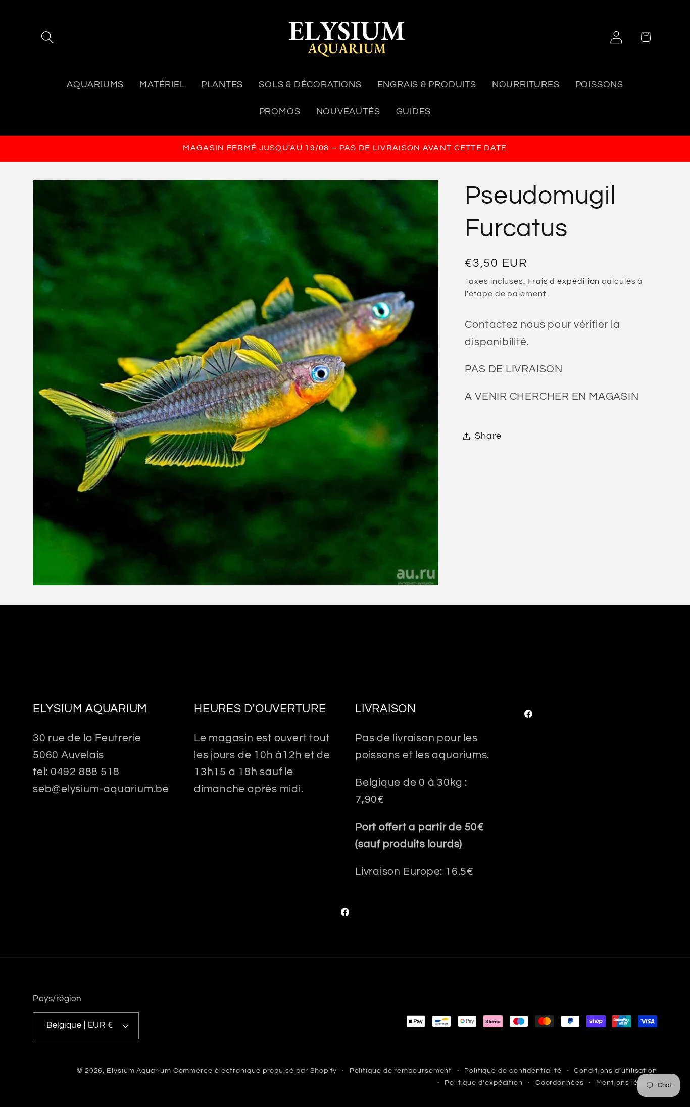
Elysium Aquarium (139, 1070)
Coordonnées (559, 1082)
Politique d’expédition (484, 1082)
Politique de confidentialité (512, 1070)
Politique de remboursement (401, 1070)
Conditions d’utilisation (615, 1070)
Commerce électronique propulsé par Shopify (255, 1070)
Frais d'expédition (563, 281)
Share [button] (488, 436)
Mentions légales (626, 1082)
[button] (47, 37)
